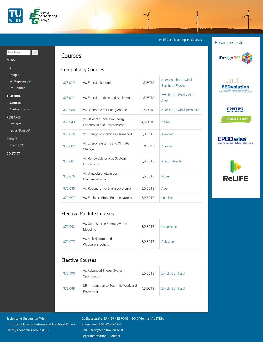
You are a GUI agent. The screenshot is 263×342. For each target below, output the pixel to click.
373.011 (69, 97)
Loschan (175, 79)
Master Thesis (19, 109)
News (11, 60)
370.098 (69, 288)
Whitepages (20, 81)
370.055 (69, 134)
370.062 (69, 226)
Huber (165, 176)
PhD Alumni (18, 88)
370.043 (69, 122)
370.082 (69, 146)
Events (12, 139)
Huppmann (169, 226)
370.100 (69, 273)
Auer (164, 79)
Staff (11, 68)
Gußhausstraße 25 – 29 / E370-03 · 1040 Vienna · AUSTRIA (123, 318)
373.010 (69, 82)
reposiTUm (20, 131)
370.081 (69, 161)
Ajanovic (167, 134)
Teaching (14, 96)
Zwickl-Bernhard (173, 94)
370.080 (69, 110)
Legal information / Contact (101, 336)
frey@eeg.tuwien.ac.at (107, 330)
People (14, 75)
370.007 (69, 197)
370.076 (69, 176)
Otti (171, 110)
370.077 (69, 241)
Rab (164, 241)
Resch (176, 161)
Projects (15, 124)
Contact (13, 153)
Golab (190, 94)
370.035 (69, 188)
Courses (15, 103)
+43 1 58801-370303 (106, 324)
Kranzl (165, 161)
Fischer (181, 85)
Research (14, 117)
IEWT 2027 (17, 145)
